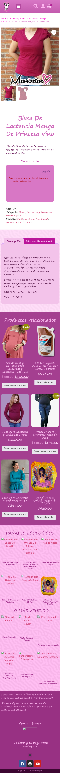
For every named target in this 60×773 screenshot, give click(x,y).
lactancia (29, 219)
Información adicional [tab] (39, 241)
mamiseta (11, 222)
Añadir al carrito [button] (45, 382)
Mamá (44, 219)
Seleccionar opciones (15, 385)
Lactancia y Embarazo (19, 18)
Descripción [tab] (14, 241)
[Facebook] (22, 763)
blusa (20, 219)
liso (38, 219)
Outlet (22, 222)
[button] (18, 6)
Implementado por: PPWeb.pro (30, 770)
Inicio (3, 18)
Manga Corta (13, 216)
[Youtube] (37, 763)
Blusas (35, 18)
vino (29, 222)
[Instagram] (30, 763)
